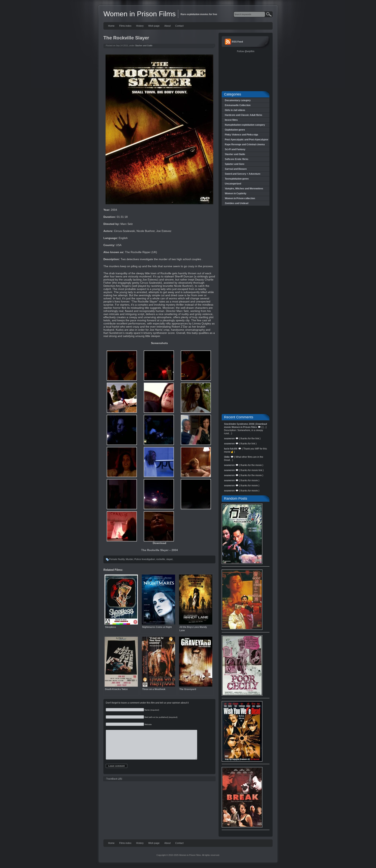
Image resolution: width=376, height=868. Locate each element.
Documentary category (238, 100)
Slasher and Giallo (143, 45)
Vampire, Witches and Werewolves (244, 188)
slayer (169, 559)
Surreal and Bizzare (236, 169)
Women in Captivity (235, 193)
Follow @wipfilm (245, 51)
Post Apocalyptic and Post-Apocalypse (246, 139)
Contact (179, 26)
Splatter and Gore (234, 164)
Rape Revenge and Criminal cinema (245, 144)
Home (111, 26)
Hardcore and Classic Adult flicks (243, 115)
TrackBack (114, 778)
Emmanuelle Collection (237, 105)
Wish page (154, 26)
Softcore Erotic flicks (236, 159)
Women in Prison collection (240, 198)
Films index (125, 26)
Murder (129, 559)
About (167, 26)
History (140, 26)
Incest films (231, 120)
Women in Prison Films (139, 14)
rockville (160, 559)
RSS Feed (237, 41)
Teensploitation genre (237, 178)
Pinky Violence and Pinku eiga (241, 134)
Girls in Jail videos (235, 110)
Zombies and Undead (236, 203)
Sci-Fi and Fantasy (235, 149)
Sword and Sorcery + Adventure (242, 174)
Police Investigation (144, 559)
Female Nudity (117, 559)
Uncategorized (233, 183)
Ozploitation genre (235, 129)
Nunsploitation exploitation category (245, 124)
